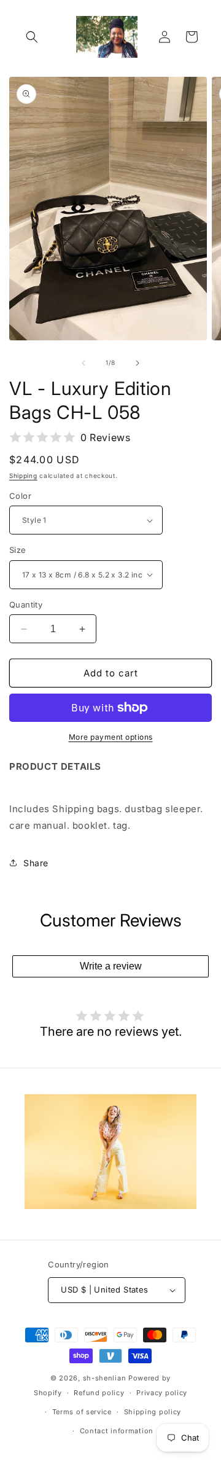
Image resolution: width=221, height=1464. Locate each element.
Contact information (116, 1431)
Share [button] (35, 863)
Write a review (111, 966)
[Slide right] (137, 363)
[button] (31, 36)
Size (17, 550)
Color (20, 496)
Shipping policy (153, 1411)
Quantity (25, 604)
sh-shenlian (104, 1378)
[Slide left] (83, 363)
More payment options (111, 737)
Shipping (23, 475)
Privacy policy (161, 1392)
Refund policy (99, 1392)
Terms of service (82, 1411)
